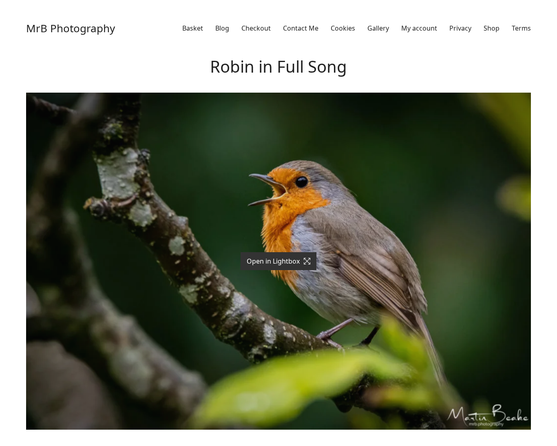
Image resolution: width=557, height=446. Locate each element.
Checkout (256, 28)
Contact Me (300, 28)
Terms (521, 28)
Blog (222, 28)
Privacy (460, 28)
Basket (192, 28)
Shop (492, 28)
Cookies (343, 28)
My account (419, 28)
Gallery (378, 28)
